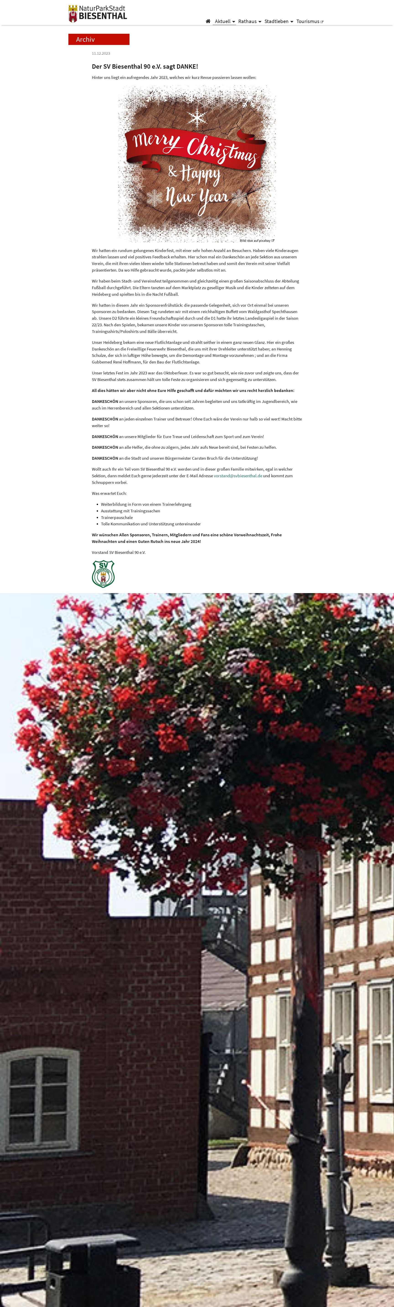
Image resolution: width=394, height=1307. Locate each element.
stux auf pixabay (258, 240)
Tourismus (307, 21)
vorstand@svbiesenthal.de (238, 475)
